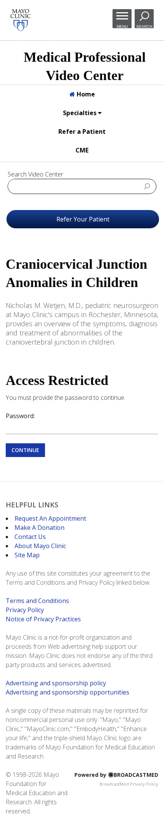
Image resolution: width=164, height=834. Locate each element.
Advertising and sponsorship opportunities (67, 692)
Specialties (80, 113)
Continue (25, 450)
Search (144, 26)
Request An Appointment (50, 518)
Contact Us (30, 536)
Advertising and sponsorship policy (56, 683)
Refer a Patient (82, 131)
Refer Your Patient (82, 219)
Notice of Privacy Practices (43, 619)
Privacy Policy (25, 610)
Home (85, 94)
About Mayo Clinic (40, 546)
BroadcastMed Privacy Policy (129, 784)
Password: (20, 416)
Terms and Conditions (37, 601)
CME (82, 150)
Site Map (27, 555)
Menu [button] (122, 26)
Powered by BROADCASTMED (116, 774)
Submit (147, 186)
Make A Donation (39, 527)
